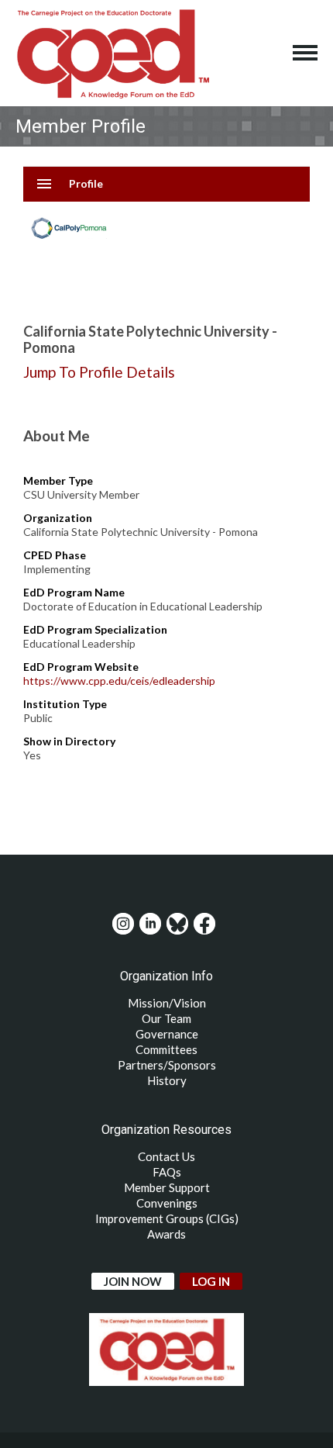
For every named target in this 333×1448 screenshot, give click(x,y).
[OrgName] (112, 53)
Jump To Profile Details (99, 372)
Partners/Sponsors (167, 1065)
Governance (167, 1034)
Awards (166, 1234)
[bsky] (177, 924)
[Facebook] (204, 924)
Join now (133, 1281)
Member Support (167, 1187)
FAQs (167, 1172)
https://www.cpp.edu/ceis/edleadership (119, 680)
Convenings (166, 1203)
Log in (211, 1281)
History (167, 1080)
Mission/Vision (167, 1003)
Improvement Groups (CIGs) (167, 1218)
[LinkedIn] (150, 924)
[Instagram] (123, 924)
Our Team (166, 1018)
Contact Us (166, 1156)
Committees (166, 1049)
